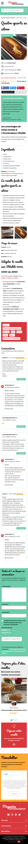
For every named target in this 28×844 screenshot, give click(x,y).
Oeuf (13, 332)
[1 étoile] (2, 630)
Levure (19, 332)
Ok (19, 841)
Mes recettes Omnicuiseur (8, 78)
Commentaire (6, 586)
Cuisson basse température (11, 328)
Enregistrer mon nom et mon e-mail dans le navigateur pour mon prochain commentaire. (15, 622)
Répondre (21, 379)
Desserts (13, 17)
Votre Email (6, 612)
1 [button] (11, 720)
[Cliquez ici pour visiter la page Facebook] (8, 814)
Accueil (3, 17)
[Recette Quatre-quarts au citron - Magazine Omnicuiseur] (14, 807)
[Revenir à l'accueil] (14, 3)
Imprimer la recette (8, 92)
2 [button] (14, 720)
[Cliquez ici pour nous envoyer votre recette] (14, 744)
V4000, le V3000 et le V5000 (9, 278)
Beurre (12, 335)
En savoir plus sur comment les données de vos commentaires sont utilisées (14, 651)
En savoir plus (12, 841)
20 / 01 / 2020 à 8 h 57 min (12, 536)
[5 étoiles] (9, 630)
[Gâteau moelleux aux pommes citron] (14, 690)
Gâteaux (6, 332)
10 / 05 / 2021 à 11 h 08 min (12, 387)
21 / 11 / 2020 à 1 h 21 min (9, 420)
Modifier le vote (6, 633)
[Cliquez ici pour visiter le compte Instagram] (12, 814)
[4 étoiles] (7, 630)
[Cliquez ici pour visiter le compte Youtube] (19, 814)
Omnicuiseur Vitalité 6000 (11, 338)
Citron (5, 335)
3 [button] (16, 720)
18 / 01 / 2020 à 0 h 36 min (16, 494)
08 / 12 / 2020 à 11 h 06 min (12, 461)
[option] (14, 696)
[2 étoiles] (4, 630)
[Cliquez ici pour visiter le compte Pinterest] (16, 814)
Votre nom (5, 604)
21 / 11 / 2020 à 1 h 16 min (9, 437)
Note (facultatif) (7, 628)
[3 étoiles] (6, 630)
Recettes (8, 17)
